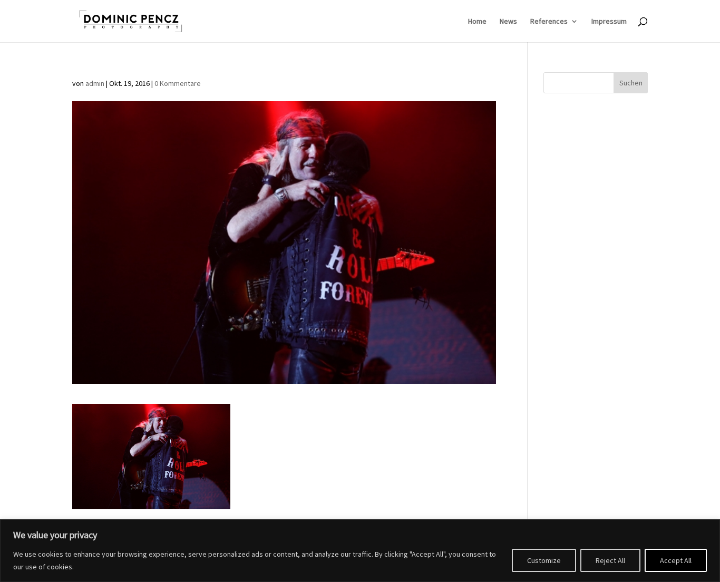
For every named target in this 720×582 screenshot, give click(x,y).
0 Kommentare (177, 83)
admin (94, 83)
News (508, 21)
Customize (544, 560)
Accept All (676, 560)
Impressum (609, 21)
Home (477, 21)
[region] (360, 550)
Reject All (610, 560)
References (549, 21)
